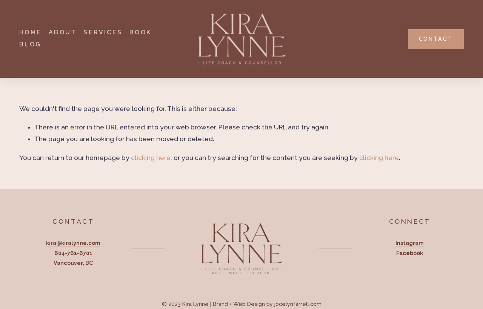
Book (140, 32)
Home (30, 32)
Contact (436, 38)
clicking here (151, 157)
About (62, 32)
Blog (30, 44)
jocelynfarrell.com (297, 304)
